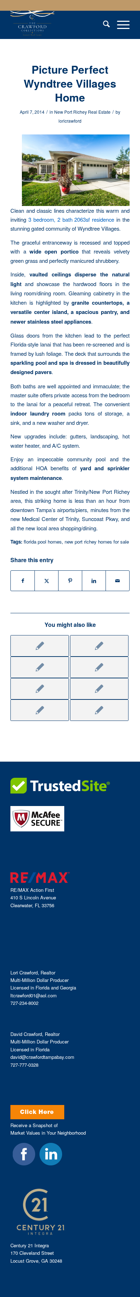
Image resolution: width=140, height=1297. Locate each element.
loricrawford (70, 121)
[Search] (103, 24)
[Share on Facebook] (22, 581)
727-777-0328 (24, 1064)
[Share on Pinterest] (70, 581)
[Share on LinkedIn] (94, 581)
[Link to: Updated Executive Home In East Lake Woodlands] (99, 646)
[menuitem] (103, 24)
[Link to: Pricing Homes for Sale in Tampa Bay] (99, 667)
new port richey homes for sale (97, 541)
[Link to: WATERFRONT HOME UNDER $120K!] (39, 710)
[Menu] (120, 24)
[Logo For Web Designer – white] (58, 24)
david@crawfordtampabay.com (42, 1056)
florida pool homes (43, 541)
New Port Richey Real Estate (82, 112)
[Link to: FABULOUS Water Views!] (99, 688)
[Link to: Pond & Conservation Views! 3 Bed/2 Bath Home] (39, 688)
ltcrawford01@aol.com (33, 995)
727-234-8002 (24, 1002)
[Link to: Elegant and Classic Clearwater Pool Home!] (39, 667)
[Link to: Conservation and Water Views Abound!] (99, 710)
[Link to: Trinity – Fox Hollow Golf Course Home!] (39, 646)
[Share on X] (46, 581)
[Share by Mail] (117, 581)
